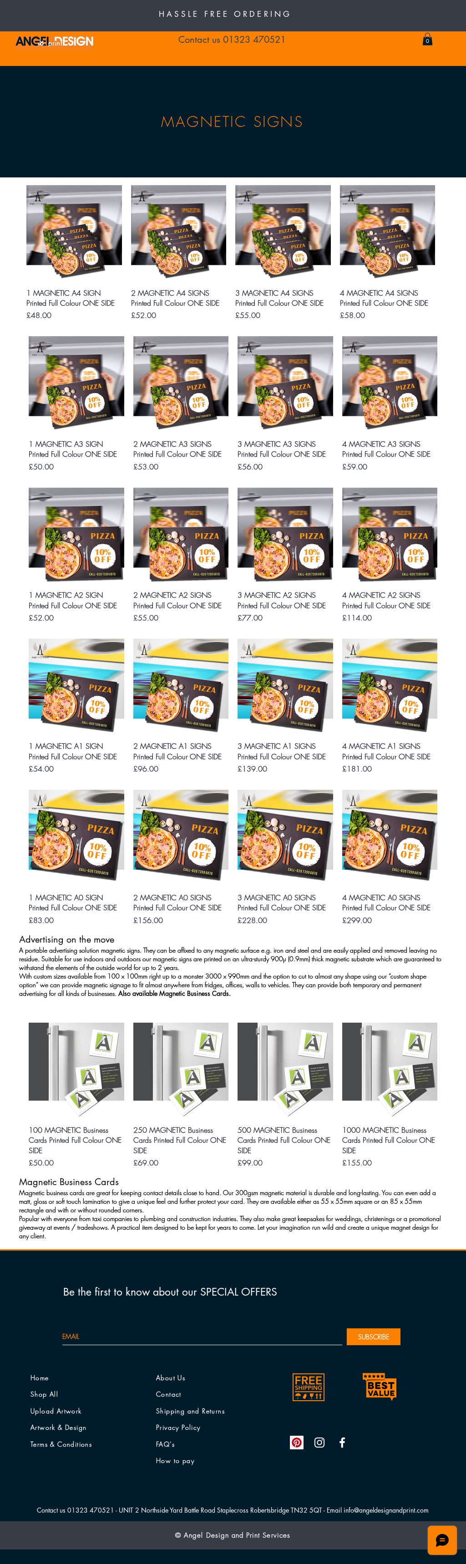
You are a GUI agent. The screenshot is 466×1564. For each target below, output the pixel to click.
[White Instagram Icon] (319, 1442)
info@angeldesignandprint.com (386, 1510)
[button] (427, 39)
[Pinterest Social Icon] (297, 1442)
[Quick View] (74, 233)
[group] (231, 253)
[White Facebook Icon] (342, 1442)
